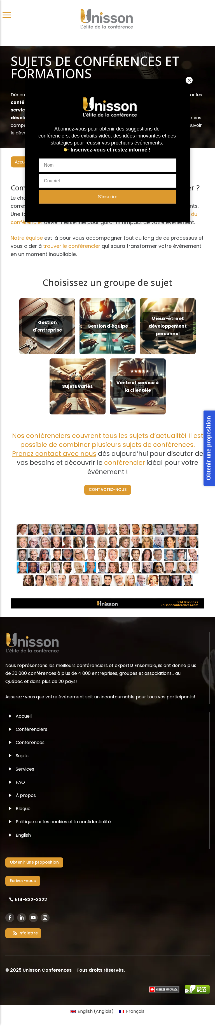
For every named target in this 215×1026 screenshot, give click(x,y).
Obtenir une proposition (34, 862)
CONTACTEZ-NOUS (108, 489)
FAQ (20, 782)
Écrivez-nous (23, 880)
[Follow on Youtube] (33, 917)
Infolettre (28, 933)
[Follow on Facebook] (9, 917)
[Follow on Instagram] (45, 917)
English (23, 835)
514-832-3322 (31, 899)
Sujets (22, 755)
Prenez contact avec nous (54, 453)
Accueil (21, 162)
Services (25, 769)
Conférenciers (31, 729)
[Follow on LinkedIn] (21, 917)
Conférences (30, 742)
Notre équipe (27, 237)
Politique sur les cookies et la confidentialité (63, 822)
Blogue (23, 808)
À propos (26, 795)
